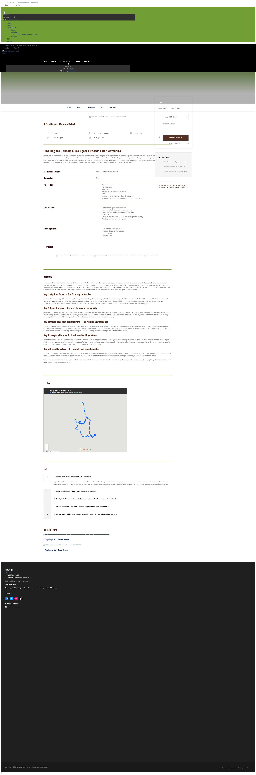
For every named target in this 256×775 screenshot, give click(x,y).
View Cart (6, 19)
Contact (10, 41)
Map (102, 107)
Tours (9, 25)
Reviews (113, 107)
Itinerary (91, 107)
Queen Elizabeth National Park (26, 34)
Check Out (14, 19)
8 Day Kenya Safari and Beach (56, 550)
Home (9, 23)
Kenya (13, 30)
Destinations (11, 27)
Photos (79, 107)
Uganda (14, 32)
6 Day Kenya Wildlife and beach (56, 539)
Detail (68, 107)
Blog (8, 39)
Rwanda (14, 36)
